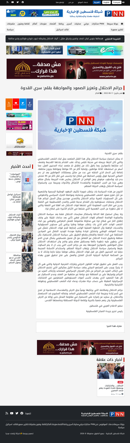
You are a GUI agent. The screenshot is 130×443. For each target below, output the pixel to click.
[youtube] (12, 3)
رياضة (61, 24)
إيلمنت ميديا (10, 433)
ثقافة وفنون (24, 24)
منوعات (43, 24)
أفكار (34, 24)
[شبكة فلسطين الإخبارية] (95, 13)
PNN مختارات (98, 24)
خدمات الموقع (83, 2)
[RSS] (7, 3)
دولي (86, 24)
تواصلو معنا (60, 2)
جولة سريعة (112, 24)
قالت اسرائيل (62, 30)
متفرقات (11, 24)
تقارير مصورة (117, 30)
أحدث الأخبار (21, 166)
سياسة (10, 30)
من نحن (71, 2)
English (106, 2)
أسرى (69, 24)
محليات (77, 24)
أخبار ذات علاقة (109, 359)
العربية (97, 2)
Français (116, 2)
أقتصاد (52, 24)
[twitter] (18, 3)
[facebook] (23, 3)
